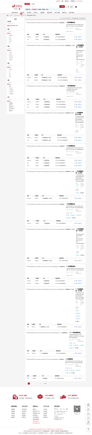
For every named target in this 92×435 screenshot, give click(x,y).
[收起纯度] (22, 46)
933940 (37, 160)
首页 (7, 15)
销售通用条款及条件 (64, 431)
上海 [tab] (60, 409)
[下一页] (41, 384)
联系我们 (67, 1)
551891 (37, 39)
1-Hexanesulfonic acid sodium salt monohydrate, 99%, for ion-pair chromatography (79, 119)
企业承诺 (45, 411)
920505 (36, 260)
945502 (36, 137)
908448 (37, 283)
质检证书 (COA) (36, 411)
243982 (37, 107)
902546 (37, 101)
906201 (36, 198)
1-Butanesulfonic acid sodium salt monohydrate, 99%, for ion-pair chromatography (79, 295)
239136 (33, 326)
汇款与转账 (24, 409)
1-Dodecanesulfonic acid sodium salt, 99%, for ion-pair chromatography (76, 336)
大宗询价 (13, 415)
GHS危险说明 (35, 417)
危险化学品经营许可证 (59, 433)
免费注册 (58, 1)
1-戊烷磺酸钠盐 (70, 266)
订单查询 (13, 413)
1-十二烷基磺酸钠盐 (75, 332)
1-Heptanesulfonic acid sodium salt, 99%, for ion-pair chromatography (74, 89)
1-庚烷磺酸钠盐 (70, 86)
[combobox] (41, 6)
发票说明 (24, 415)
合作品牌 (45, 413)
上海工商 (51, 433)
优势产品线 (71, 12)
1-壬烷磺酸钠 (69, 359)
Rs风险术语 (35, 415)
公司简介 (45, 409)
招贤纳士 (45, 415)
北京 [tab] (57, 409)
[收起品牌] (22, 29)
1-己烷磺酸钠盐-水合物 (46, 137)
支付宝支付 (24, 411)
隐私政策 (57, 431)
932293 (37, 104)
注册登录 (13, 409)
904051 (36, 77)
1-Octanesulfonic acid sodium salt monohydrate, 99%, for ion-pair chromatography (80, 178)
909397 (37, 223)
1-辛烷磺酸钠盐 (70, 204)
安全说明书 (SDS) (36, 413)
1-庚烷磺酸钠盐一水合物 (46, 77)
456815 (34, 378)
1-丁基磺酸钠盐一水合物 (44, 326)
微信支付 (24, 413)
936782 (33, 353)
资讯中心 (36, 12)
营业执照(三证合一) (69, 433)
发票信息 (24, 417)
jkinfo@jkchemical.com (59, 417)
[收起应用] (22, 97)
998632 (36, 80)
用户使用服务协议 (46, 431)
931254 (37, 165)
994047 (37, 36)
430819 (36, 140)
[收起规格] (22, 63)
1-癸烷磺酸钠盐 (70, 22)
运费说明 (13, 417)
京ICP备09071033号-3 (43, 433)
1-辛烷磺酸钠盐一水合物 (47, 198)
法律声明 (52, 431)
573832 (37, 162)
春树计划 (64, 12)
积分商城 (29, 12)
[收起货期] (22, 80)
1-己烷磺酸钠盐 (70, 146)
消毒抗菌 (42, 12)
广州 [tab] (63, 409)
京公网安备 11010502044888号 (30, 433)
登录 (62, 1)
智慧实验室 (49, 12)
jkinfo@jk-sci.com (58, 419)
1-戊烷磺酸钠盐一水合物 (47, 260)
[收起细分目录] (22, 21)
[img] (15, 9)
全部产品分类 (15, 12)
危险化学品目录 (36, 419)
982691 (37, 280)
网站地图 (45, 417)
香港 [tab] (67, 409)
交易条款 (13, 411)
